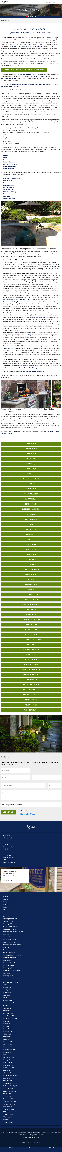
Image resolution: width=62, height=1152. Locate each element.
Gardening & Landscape (10, 926)
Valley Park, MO (31, 680)
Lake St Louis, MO (31, 584)
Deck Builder (7, 973)
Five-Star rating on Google (25, 74)
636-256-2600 (22, 61)
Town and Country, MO (31, 670)
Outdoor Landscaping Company (13, 932)
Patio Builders (7, 934)
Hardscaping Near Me (10, 968)
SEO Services (57, 1132)
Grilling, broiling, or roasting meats (37, 335)
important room (34, 40)
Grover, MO (31, 549)
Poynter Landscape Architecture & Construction (26, 46)
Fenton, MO (31, 529)
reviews (37, 1142)
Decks (5, 160)
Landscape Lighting (9, 192)
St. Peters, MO (31, 660)
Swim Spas (6, 196)
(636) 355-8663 (50, 2)
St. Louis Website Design (42, 1132)
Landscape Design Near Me (11, 970)
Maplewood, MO (31, 599)
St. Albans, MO (31, 635)
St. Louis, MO (31, 655)
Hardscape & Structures (10, 924)
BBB (4, 910)
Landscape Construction (11, 183)
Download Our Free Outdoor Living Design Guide (23, 70)
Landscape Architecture (10, 919)
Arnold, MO (31, 454)
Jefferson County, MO (31, 569)
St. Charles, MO (31, 645)
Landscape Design (8, 947)
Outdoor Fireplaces (9, 166)
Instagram (6, 902)
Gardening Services (9, 952)
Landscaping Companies (10, 957)
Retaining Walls (8, 187)
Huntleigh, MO (31, 559)
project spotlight (14, 86)
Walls (5, 158)
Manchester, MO (31, 594)
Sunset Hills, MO (31, 665)
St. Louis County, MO (31, 650)
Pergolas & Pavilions (10, 164)
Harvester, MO (31, 554)
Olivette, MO (31, 614)
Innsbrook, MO (31, 564)
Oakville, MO (31, 609)
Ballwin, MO (31, 459)
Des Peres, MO (31, 514)
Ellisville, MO (31, 519)
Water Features (8, 189)
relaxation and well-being (28, 368)
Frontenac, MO (31, 534)
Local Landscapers (9, 965)
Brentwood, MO (31, 469)
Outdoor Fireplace (8, 937)
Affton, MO (31, 444)
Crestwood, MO (31, 499)
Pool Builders (7, 181)
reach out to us (35, 372)
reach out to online (34, 61)
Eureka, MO (31, 524)
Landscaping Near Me (7, 976)
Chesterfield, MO (31, 474)
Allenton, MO (31, 449)
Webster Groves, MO (31, 690)
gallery (3, 86)
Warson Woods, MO (31, 685)
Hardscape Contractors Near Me (13, 955)
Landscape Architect (10, 194)
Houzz (5, 907)
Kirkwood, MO (31, 574)
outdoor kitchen (31, 101)
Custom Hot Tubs (9, 198)
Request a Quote (7, 20)
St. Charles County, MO (31, 640)
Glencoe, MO (31, 539)
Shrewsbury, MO (31, 630)
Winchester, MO (31, 710)
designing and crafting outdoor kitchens (16, 299)
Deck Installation (8, 185)
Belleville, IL (31, 464)
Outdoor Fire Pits (8, 169)
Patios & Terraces (9, 162)
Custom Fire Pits (8, 960)
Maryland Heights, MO (31, 604)
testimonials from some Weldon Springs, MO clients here (30, 84)
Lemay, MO (31, 589)
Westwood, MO (31, 700)
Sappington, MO (31, 625)
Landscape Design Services (12, 178)
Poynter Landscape (39, 317)
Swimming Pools (8, 921)
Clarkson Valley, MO (31, 479)
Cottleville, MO (31, 494)
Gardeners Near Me (9, 963)
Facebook (6, 899)
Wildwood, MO (31, 705)
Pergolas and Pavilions (10, 939)
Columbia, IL (31, 489)
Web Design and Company (35, 1135)
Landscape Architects (9, 929)
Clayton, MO (31, 484)
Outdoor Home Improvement (12, 945)
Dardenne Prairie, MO (31, 509)
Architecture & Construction (31, 1137)
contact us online (9, 271)
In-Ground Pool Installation (11, 942)
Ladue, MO (31, 579)
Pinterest (6, 904)
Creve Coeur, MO (31, 504)
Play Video (31, 17)
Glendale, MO (31, 544)
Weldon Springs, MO (31, 695)
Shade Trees (7, 950)
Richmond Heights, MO (31, 619)
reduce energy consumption (35, 324)
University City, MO (31, 675)
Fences (5, 155)
